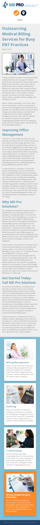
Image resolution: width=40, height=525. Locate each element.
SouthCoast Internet (30, 522)
